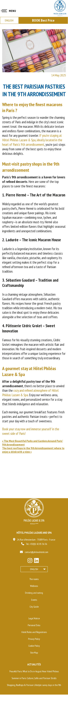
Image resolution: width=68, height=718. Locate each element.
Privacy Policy (34, 639)
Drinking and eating (34, 592)
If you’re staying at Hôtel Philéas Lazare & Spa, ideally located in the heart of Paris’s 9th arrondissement (32, 140)
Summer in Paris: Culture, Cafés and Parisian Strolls (34, 678)
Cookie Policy (34, 645)
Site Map (34, 652)
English (34, 569)
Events (34, 599)
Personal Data (34, 625)
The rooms (34, 579)
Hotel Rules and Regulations (34, 632)
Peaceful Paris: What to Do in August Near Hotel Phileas (34, 671)
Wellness (34, 586)
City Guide (34, 606)
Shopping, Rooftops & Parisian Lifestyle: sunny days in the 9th (34, 685)
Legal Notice (34, 618)
